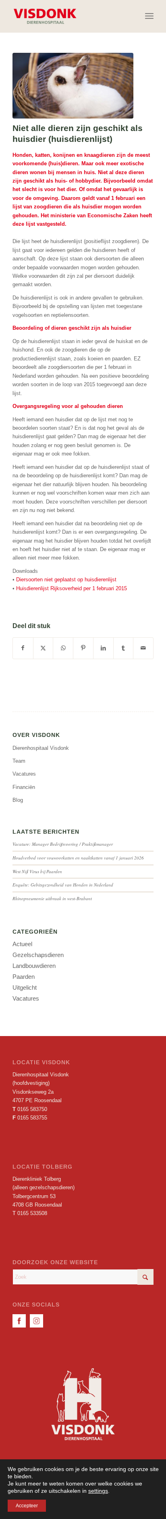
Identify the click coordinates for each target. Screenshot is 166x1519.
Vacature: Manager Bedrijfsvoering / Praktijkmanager (62, 844)
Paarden (23, 976)
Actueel (22, 944)
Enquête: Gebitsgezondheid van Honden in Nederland (62, 885)
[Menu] (149, 16)
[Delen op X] (43, 648)
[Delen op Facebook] (23, 648)
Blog (17, 800)
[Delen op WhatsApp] (63, 648)
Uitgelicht (24, 987)
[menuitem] (149, 16)
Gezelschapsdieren (38, 954)
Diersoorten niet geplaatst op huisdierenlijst (66, 579)
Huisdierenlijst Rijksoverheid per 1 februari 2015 (71, 588)
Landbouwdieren (34, 965)
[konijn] (72, 86)
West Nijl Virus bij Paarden (37, 871)
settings (98, 1491)
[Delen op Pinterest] (83, 648)
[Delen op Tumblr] (123, 648)
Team (18, 761)
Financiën (23, 787)
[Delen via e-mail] (143, 648)
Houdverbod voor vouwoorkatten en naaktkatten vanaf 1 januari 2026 (78, 858)
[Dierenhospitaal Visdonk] (68, 16)
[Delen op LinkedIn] (103, 648)
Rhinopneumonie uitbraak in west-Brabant (52, 898)
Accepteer (27, 1506)
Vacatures (24, 774)
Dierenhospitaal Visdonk (40, 748)
